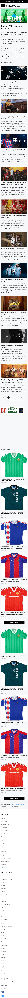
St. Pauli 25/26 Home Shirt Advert (12, 248)
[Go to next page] (16, 400)
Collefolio (20, 1)
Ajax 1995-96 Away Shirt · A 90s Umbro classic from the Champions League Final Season (12, 513)
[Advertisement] (14, 431)
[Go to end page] (19, 400)
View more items (14, 622)
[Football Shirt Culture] (13, 6)
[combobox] (26, 5)
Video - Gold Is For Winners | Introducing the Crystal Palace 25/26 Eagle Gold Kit (13, 117)
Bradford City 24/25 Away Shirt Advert (14, 380)
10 (13, 400)
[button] (3, 5)
